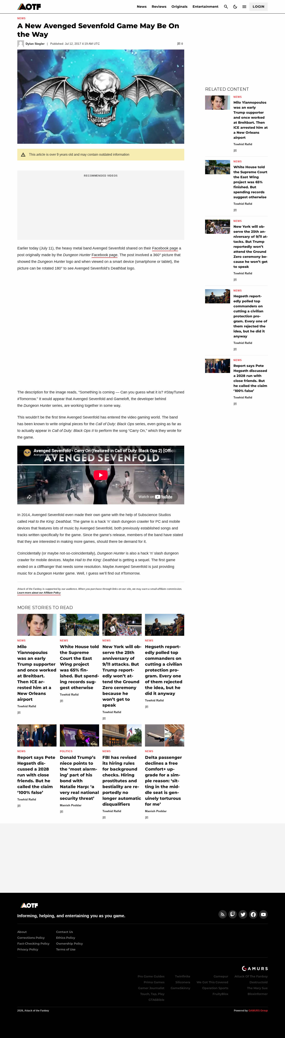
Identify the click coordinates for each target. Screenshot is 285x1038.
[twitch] (232, 914)
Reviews (159, 7)
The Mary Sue (257, 988)
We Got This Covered (212, 982)
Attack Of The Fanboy (251, 976)
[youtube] (263, 914)
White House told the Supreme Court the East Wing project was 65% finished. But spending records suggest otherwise (250, 182)
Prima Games (154, 982)
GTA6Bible (156, 1000)
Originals (180, 7)
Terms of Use (66, 949)
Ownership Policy (69, 943)
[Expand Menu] (244, 7)
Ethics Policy (65, 938)
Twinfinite (182, 976)
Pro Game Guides (151, 976)
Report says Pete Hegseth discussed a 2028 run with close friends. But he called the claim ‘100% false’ (36, 775)
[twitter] (242, 914)
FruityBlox (220, 994)
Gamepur (221, 976)
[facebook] (253, 914)
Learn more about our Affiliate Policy (39, 592)
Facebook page (165, 248)
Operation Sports (215, 988)
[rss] (222, 914)
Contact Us (64, 932)
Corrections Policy (31, 938)
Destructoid (259, 982)
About (22, 932)
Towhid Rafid (26, 706)
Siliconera (182, 982)
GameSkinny (180, 988)
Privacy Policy (27, 949)
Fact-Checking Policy (33, 943)
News (142, 7)
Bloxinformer (258, 994)
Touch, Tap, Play (152, 994)
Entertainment (205, 7)
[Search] (226, 7)
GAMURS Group (258, 1010)
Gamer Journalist (151, 988)
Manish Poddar (70, 805)
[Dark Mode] (235, 7)
